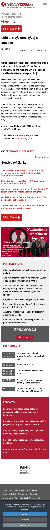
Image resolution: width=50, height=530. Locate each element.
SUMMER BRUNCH (25, 364)
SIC (32, 50)
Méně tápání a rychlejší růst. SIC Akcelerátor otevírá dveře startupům (23, 182)
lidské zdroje (42, 50)
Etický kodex (21, 498)
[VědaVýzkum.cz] (24, 4)
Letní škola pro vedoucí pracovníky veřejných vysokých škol (30, 356)
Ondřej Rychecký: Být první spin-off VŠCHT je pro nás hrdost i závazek (23, 198)
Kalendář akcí (12, 346)
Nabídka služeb (9, 494)
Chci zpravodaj (25, 337)
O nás (4, 490)
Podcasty (9, 402)
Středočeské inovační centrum (20, 151)
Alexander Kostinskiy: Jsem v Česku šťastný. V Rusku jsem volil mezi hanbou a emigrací (24, 190)
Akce (46, 157)
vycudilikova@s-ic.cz (24, 138)
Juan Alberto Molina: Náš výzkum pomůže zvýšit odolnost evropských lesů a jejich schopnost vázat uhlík (22, 173)
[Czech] (7, 21)
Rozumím (25, 514)
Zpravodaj (25, 330)
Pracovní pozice (13, 264)
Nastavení (25, 519)
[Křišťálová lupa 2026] (25, 242)
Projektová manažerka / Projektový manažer (24, 299)
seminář (23, 50)
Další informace (25, 525)
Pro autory (34, 498)
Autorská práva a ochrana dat (23, 490)
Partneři (34, 494)
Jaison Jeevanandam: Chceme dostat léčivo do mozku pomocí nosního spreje (24, 206)
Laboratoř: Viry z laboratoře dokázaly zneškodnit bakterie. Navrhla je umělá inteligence (20, 412)
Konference (7, 498)
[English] (3, 21)
